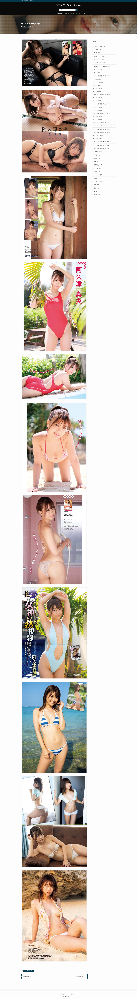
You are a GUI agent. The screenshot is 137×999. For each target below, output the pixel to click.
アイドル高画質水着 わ (101, 148)
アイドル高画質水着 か (102, 94)
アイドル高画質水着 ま (102, 132)
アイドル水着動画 (70, 994)
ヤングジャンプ (99, 59)
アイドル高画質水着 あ (28, 26)
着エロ (77, 994)
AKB (96, 161)
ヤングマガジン (99, 62)
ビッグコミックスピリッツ (102, 66)
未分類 (97, 194)
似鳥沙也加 (98, 126)
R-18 (81, 994)
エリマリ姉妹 (99, 82)
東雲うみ (98, 107)
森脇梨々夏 (98, 138)
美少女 (97, 191)
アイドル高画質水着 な (101, 122)
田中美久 (98, 116)
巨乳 (96, 184)
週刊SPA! (98, 69)
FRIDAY (98, 49)
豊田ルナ (98, 119)
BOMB (97, 72)
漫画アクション (99, 56)
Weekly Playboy (100, 46)
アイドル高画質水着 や (101, 141)
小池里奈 (98, 100)
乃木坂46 (98, 151)
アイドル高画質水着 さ (102, 104)
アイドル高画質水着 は (102, 129)
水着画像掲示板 (99, 165)
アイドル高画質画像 (59, 994)
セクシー (97, 178)
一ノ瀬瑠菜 (98, 91)
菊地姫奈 (98, 97)
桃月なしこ (99, 135)
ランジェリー (98, 181)
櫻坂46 (97, 158)
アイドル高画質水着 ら (101, 145)
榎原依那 (98, 85)
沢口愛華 (98, 110)
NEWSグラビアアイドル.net (68, 5)
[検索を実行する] (76, 10)
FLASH (97, 52)
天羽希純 (98, 88)
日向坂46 (97, 155)
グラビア (97, 171)
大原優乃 (98, 79)
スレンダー (98, 174)
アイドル (97, 168)
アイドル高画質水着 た (102, 113)
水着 (96, 188)
